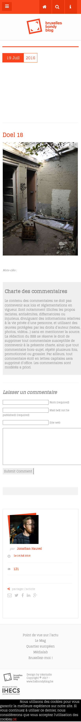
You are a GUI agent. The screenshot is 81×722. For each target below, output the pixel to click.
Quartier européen (40, 646)
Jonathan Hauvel (29, 548)
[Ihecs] (11, 693)
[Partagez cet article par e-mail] (10, 595)
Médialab (40, 652)
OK (15, 719)
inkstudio (46, 674)
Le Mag (40, 640)
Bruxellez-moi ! (41, 658)
